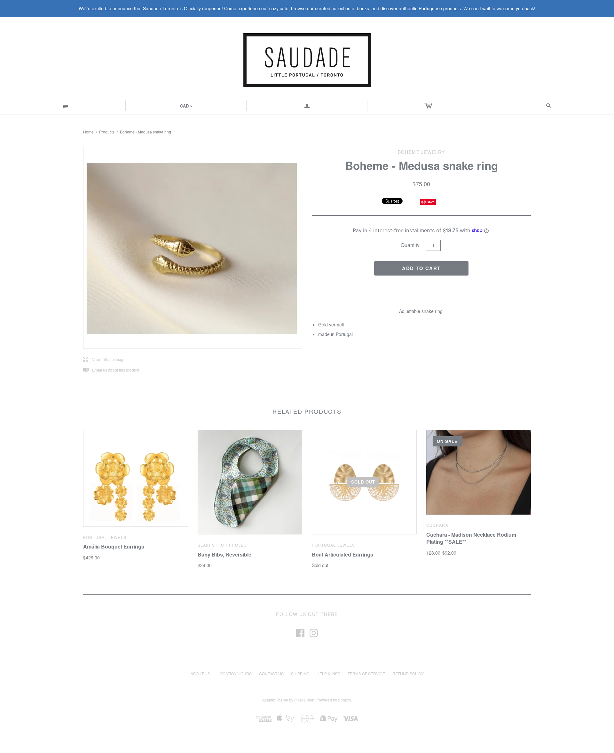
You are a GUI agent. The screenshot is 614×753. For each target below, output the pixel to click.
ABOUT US (200, 673)
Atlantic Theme (275, 699)
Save (431, 201)
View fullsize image (104, 359)
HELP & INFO (328, 673)
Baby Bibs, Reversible (224, 554)
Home (88, 131)
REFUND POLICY (408, 673)
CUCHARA (437, 525)
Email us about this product (111, 370)
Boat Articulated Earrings (342, 554)
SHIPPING (300, 673)
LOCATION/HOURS (234, 673)
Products (106, 131)
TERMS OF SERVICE (366, 673)
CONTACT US (271, 673)
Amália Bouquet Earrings (113, 546)
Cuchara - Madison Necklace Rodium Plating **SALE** (471, 538)
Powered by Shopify (333, 699)
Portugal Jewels (104, 537)
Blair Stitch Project (224, 545)
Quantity (410, 245)
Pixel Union (304, 699)
